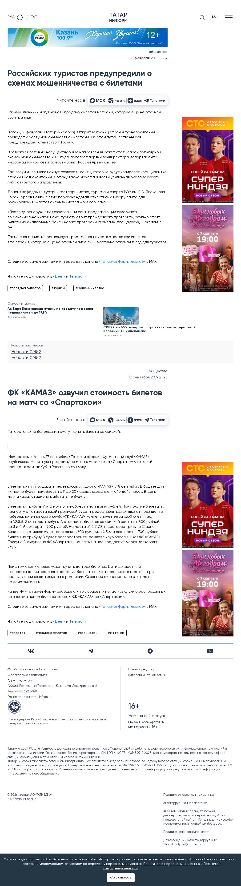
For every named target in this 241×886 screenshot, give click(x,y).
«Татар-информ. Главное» (122, 262)
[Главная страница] (118, 17)
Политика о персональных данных (188, 794)
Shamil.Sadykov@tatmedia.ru (184, 844)
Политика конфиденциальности (186, 832)
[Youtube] (210, 651)
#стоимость (87, 633)
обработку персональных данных (115, 864)
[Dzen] (150, 651)
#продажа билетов (25, 288)
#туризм (58, 288)
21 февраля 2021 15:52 (149, 58)
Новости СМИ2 (26, 352)
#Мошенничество (90, 288)
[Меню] (229, 17)
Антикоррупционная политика (185, 803)
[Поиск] (202, 17)
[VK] (30, 651)
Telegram (77, 276)
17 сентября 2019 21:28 (148, 377)
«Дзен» (59, 276)
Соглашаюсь (120, 877)
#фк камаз (116, 633)
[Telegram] (91, 651)
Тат (34, 17)
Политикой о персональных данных (171, 864)
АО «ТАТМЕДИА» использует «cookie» (189, 811)
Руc (11, 17)
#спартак (17, 633)
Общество (158, 52)
